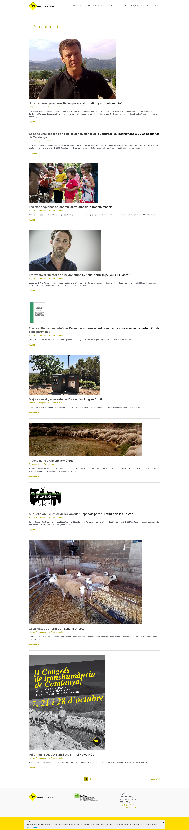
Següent (155, 779)
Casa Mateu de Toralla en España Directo (57, 628)
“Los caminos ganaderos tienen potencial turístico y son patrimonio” (75, 103)
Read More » (34, 122)
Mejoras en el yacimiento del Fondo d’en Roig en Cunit (65, 399)
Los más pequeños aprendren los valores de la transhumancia (71, 207)
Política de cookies (32, 827)
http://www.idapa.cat (128, 808)
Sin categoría (41, 107)
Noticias (32, 107)
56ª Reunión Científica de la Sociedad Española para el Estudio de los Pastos (81, 514)
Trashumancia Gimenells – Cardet (52, 460)
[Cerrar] (163, 822)
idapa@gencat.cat (127, 805)
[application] (84, 6)
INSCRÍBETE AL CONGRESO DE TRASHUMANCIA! (62, 754)
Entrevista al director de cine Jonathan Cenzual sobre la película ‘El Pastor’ (79, 275)
